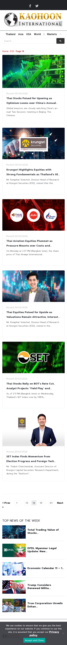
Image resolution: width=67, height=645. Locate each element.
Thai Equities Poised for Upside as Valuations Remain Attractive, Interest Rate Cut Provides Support (32, 317)
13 (27, 503)
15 (41, 503)
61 (51, 503)
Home (5, 51)
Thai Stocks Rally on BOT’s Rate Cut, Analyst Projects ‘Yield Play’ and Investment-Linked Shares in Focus (30, 388)
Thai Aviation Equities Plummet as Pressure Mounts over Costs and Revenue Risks (29, 245)
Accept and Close (34, 640)
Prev (6, 503)
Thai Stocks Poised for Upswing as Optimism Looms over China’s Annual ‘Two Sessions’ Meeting (31, 103)
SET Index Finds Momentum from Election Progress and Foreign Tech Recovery (30, 461)
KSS (12, 51)
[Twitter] (36, 5)
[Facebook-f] (30, 5)
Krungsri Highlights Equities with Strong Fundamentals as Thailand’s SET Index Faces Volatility (33, 174)
